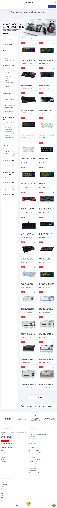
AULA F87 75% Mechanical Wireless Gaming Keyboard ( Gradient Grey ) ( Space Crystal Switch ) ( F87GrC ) (28, 358)
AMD (2, 482)
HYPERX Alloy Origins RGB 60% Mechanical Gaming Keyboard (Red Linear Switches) (28, 134)
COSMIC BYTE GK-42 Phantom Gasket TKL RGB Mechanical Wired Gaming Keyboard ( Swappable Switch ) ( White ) (46, 134)
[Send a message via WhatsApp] (54, 505)
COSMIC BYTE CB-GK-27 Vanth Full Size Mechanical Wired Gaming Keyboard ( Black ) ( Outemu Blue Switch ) (46, 234)
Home (19, 14)
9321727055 (7, 437)
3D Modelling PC (33, 466)
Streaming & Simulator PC (35, 452)
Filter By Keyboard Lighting (8, 144)
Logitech (3, 452)
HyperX (2, 455)
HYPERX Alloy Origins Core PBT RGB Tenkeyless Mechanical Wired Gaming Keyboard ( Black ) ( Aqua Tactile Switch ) (46, 284)
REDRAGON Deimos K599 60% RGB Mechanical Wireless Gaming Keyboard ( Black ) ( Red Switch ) (28, 84)
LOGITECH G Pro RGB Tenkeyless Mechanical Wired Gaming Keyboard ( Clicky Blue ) (28, 234)
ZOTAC (2, 497)
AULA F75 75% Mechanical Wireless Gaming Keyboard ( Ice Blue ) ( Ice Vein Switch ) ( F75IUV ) (28, 309)
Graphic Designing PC (34, 472)
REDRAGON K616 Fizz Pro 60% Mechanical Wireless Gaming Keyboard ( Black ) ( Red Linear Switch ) (46, 209)
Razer (2, 450)
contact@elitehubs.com (6, 443)
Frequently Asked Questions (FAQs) (37, 441)
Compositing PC (32, 470)
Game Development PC (34, 461)
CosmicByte (4, 461)
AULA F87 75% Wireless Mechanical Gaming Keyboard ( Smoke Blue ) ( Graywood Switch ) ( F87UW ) (46, 358)
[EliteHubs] (28, 3)
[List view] (24, 38)
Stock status (7, 55)
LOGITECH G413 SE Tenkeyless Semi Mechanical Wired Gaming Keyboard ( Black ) (46, 159)
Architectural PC (33, 463)
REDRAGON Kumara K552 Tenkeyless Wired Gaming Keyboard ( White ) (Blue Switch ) (28, 284)
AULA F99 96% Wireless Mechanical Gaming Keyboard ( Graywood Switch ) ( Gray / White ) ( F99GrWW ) (46, 334)
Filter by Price (7, 40)
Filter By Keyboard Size (8, 118)
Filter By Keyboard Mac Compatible (8, 183)
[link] (35, 43)
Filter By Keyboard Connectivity (8, 92)
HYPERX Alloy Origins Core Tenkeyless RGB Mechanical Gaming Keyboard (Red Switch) (46, 184)
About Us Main (32, 443)
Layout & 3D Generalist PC (35, 459)
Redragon (3, 457)
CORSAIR (3, 486)
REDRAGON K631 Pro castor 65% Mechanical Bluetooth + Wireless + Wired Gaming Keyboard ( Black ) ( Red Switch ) (28, 209)
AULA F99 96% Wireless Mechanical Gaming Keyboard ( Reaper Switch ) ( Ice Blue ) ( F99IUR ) (28, 334)
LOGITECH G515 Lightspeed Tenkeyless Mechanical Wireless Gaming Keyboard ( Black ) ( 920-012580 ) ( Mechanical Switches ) (46, 259)
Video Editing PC (32, 457)
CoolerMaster (4, 484)
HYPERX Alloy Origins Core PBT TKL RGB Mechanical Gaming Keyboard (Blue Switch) (28, 184)
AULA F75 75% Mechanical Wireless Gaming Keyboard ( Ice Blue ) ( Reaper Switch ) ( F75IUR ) (28, 383)
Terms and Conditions (34, 438)
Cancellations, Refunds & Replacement (38, 434)
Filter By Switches (8, 65)
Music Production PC (34, 455)
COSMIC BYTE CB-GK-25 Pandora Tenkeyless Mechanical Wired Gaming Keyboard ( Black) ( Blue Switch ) (46, 84)
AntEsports (3, 459)
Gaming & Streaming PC (34, 450)
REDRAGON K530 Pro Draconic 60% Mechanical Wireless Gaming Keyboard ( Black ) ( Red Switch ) (28, 109)
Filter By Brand (7, 44)
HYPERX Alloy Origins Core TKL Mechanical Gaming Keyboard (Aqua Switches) (46, 59)
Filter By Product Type (8, 49)
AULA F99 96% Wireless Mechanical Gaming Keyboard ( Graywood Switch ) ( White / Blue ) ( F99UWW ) (46, 309)
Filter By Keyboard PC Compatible (8, 173)
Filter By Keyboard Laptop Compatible (8, 195)
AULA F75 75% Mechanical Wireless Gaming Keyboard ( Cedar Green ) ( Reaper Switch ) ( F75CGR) (46, 383)
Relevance (43, 38)
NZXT (2, 493)
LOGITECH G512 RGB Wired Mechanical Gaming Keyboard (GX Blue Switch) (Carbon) (28, 259)
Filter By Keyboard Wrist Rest (8, 161)
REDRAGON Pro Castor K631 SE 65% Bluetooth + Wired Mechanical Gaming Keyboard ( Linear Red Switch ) (46, 109)
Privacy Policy (32, 436)
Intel (2, 491)
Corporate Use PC (33, 475)
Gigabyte (3, 488)
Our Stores (5, 441)
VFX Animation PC (33, 468)
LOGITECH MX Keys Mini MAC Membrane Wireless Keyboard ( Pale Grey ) (28, 159)
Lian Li (2, 495)
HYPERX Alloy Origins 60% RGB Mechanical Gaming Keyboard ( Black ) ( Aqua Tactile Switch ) (28, 59)
